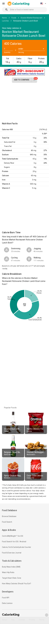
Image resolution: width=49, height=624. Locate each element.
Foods (13, 18)
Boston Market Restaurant (31, 18)
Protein (5, 171)
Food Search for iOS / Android (14, 542)
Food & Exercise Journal (11, 553)
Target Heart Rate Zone (11, 578)
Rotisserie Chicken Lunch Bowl (25, 21)
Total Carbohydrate (10, 159)
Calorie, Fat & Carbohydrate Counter (16, 547)
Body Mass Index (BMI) (11, 567)
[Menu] (4, 4)
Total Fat (5, 138)
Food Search (7, 522)
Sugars (7, 167)
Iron (4, 180)
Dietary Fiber (9, 163)
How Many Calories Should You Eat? (16, 584)
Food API (5, 598)
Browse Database (9, 516)
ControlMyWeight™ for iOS (12, 536)
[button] (43, 4)
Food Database (9, 510)
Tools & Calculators (12, 560)
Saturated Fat (9, 142)
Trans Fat (8, 146)
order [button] (20, 49)
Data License (7, 603)
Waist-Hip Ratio (8, 572)
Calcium (5, 176)
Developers (7, 591)
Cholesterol (7, 150)
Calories (5, 129)
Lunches (5, 21)
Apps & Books (9, 530)
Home (4, 18)
